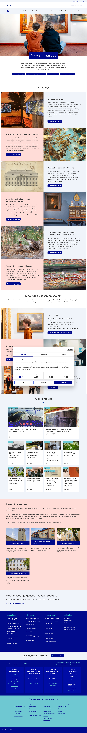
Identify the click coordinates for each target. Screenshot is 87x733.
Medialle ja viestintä (62, 706)
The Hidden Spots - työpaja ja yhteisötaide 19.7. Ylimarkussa (33, 455)
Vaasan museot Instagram (69, 629)
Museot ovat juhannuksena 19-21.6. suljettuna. (69, 454)
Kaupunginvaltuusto (18, 708)
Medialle (65, 622)
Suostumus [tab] (23, 354)
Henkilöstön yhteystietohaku (14, 683)
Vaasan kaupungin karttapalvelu (73, 662)
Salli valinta (43, 382)
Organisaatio (32, 704)
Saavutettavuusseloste (75, 664)
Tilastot (60, 711)
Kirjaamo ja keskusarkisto (49, 713)
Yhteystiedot (76, 10)
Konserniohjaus (32, 706)
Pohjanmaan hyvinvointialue (35, 715)
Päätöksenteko (17, 704)
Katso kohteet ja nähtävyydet (15, 603)
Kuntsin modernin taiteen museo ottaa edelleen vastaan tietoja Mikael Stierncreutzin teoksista (70, 483)
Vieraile (25, 10)
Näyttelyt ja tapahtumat (37, 10)
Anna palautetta (67, 620)
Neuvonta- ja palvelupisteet (50, 704)
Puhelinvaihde (47, 706)
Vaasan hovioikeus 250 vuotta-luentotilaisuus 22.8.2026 (15, 455)
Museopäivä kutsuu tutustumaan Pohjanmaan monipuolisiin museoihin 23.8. (60, 431)
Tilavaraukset (66, 618)
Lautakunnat (17, 713)
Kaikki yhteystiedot (14, 681)
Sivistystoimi (31, 708)
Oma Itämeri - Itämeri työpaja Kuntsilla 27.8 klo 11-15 (22, 430)
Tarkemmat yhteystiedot (50, 641)
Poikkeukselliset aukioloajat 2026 (60, 332)
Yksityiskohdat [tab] (43, 354)
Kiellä (24, 382)
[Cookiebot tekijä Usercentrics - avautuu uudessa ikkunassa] (67, 350)
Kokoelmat (51, 10)
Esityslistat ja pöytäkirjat (19, 706)
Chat (15, 688)
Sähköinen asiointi (48, 711)
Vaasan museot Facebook (69, 625)
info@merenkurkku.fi (72, 690)
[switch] (36, 377)
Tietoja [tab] (64, 354)
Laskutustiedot (14, 686)
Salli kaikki (63, 382)
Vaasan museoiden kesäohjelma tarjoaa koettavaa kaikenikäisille (15, 481)
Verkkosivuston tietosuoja (62, 664)
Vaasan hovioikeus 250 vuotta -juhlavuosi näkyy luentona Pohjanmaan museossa (52, 483)
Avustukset (46, 716)
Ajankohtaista (61, 708)
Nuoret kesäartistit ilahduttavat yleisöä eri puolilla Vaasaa (33, 480)
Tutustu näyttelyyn (55, 121)
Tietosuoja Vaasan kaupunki (64, 704)
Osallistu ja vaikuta (18, 716)
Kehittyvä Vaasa (61, 713)
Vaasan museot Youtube (69, 627)
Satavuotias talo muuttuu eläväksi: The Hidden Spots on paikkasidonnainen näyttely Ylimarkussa (52, 456)
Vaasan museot (14, 10)
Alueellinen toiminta (64, 10)
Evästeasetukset (60, 662)
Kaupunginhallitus (18, 711)
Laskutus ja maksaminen (49, 708)
